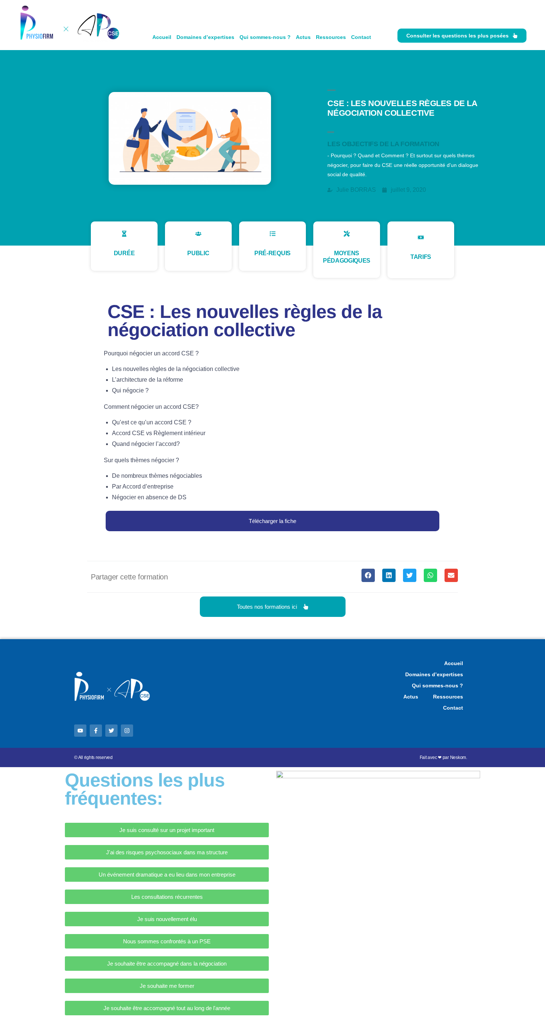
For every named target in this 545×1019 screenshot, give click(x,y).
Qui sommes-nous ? (265, 37)
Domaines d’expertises (205, 37)
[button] (272, 521)
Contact (361, 37)
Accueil (161, 37)
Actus (303, 37)
